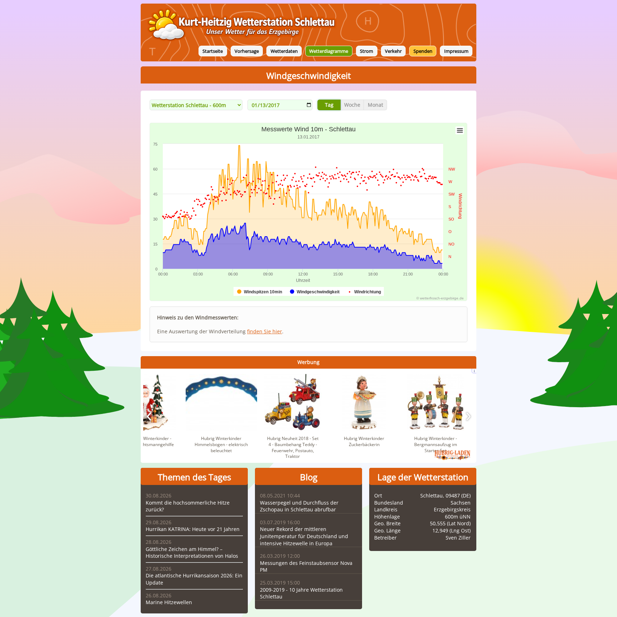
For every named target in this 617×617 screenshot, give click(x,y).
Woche (352, 104)
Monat (375, 104)
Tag (329, 104)
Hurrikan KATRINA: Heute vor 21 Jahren (193, 529)
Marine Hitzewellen (169, 602)
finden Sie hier (264, 331)
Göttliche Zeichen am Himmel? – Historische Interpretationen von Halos (192, 553)
